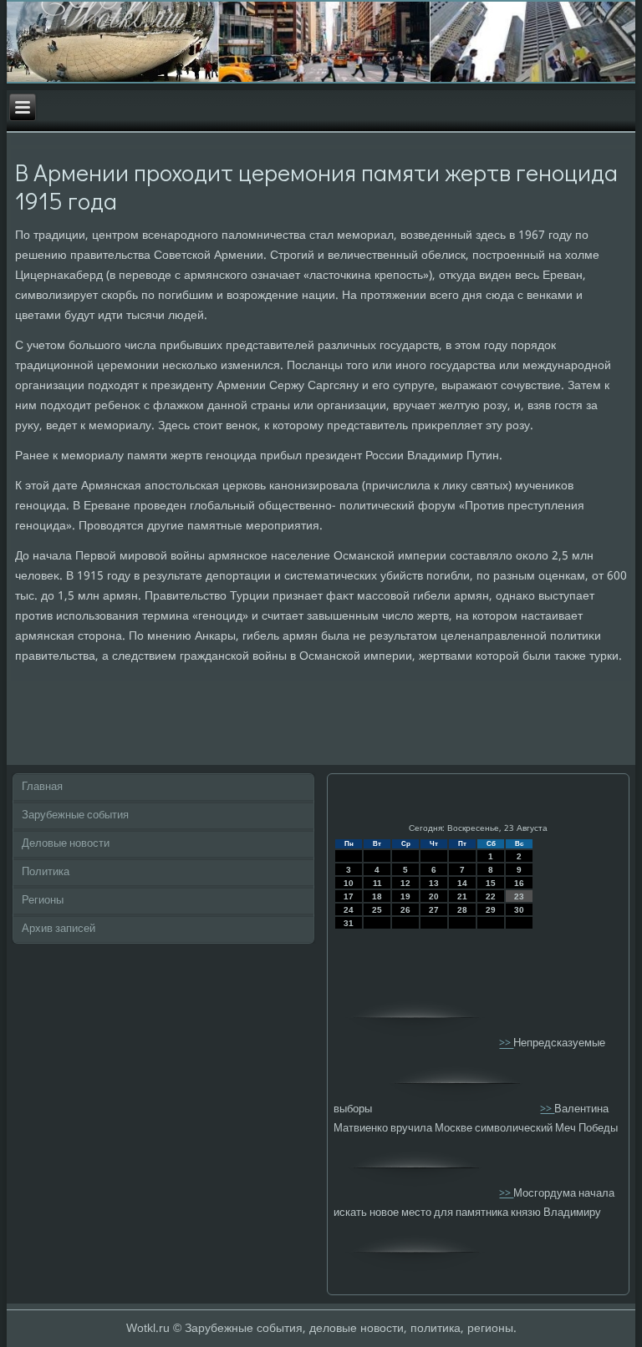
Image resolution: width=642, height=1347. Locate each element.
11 (377, 883)
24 (349, 909)
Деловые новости (66, 843)
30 (519, 909)
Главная (42, 787)
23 (519, 896)
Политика (45, 872)
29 (491, 909)
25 (377, 909)
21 (462, 896)
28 (462, 909)
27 (434, 909)
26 (405, 909)
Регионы (43, 900)
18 (377, 896)
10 (349, 883)
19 (405, 896)
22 (491, 896)
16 (519, 883)
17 (349, 896)
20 (434, 896)
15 (491, 883)
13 (434, 883)
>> (506, 1044)
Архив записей (58, 929)
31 (349, 923)
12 (405, 883)
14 (462, 883)
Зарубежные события (75, 815)
